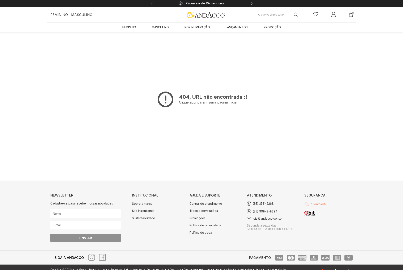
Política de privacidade (205, 225)
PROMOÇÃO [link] (272, 27)
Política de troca (201, 232)
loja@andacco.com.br (268, 218)
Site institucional (143, 210)
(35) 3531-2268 (263, 203)
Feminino (59, 15)
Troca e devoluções (204, 210)
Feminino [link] (129, 27)
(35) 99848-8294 (265, 211)
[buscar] (294, 14)
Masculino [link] (160, 27)
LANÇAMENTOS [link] (237, 27)
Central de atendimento (206, 203)
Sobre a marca (142, 203)
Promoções (197, 218)
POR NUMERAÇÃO (197, 27)
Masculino (81, 15)
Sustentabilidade (143, 218)
